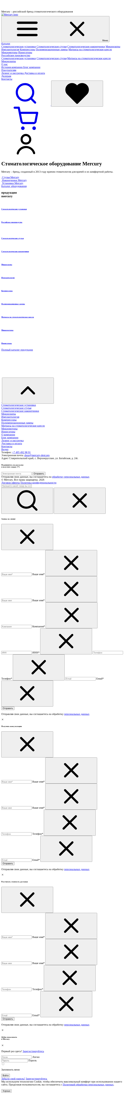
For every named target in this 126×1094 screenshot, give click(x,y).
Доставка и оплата (34, 73)
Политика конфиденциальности (38, 482)
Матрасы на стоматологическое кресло (90, 49)
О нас (4, 64)
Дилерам (6, 76)
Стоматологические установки (18, 46)
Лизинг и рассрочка (12, 73)
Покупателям (8, 70)
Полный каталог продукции (17, 349)
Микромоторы (9, 52)
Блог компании (31, 67)
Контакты (6, 79)
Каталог (5, 43)
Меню (105, 40)
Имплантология (10, 49)
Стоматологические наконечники (86, 46)
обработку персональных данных (70, 476)
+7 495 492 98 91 (21, 452)
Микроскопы (113, 46)
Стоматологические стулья (52, 46)
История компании (12, 67)
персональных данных (76, 714)
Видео (4, 449)
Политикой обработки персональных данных (88, 1084)
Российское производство (15, 55)
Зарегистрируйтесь (33, 1051)
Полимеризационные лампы (52, 49)
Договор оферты (10, 482)
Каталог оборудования (14, 186)
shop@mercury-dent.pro (37, 455)
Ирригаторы (25, 52)
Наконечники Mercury (14, 180)
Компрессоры (27, 49)
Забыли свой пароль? (13, 1078)
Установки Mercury (12, 183)
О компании (8, 434)
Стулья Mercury (10, 177)
